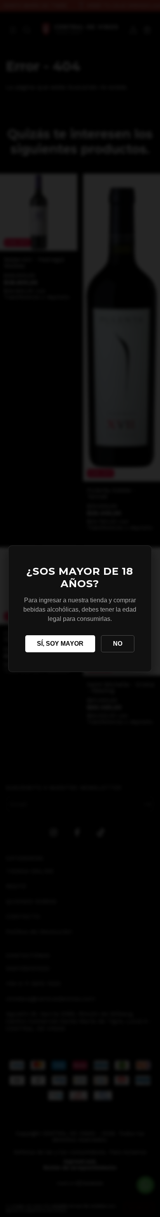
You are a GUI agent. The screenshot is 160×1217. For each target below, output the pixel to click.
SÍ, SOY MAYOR (60, 643)
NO (117, 643)
